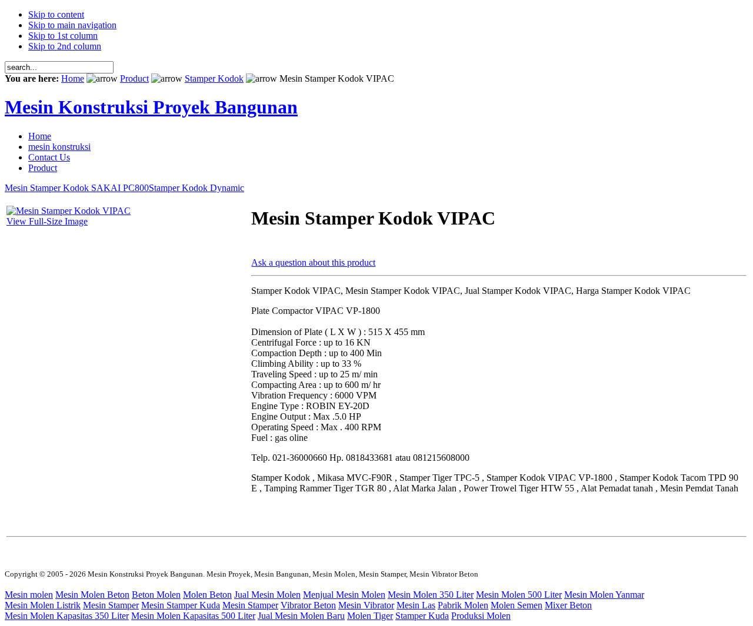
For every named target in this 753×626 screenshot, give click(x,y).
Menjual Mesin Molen (344, 595)
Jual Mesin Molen (267, 595)
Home (72, 78)
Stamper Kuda (422, 616)
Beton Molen (156, 595)
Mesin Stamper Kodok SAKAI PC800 (77, 188)
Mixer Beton (568, 605)
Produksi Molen (481, 616)
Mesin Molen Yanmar (604, 595)
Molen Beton (207, 595)
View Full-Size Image (47, 221)
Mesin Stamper (111, 605)
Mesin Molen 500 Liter (519, 595)
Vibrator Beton (308, 605)
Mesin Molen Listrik (43, 605)
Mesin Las (416, 605)
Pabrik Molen (463, 605)
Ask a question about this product (313, 262)
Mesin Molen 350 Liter (431, 595)
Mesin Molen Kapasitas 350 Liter (67, 616)
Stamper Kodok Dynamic (196, 188)
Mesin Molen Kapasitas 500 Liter (193, 616)
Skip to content (56, 14)
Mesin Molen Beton (92, 595)
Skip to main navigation (72, 25)
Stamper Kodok (214, 78)
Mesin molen (29, 595)
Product (134, 78)
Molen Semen (516, 605)
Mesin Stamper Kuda (180, 605)
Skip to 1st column (63, 36)
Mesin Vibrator (366, 605)
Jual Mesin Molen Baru (301, 616)
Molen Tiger (370, 616)
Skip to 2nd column (64, 46)
